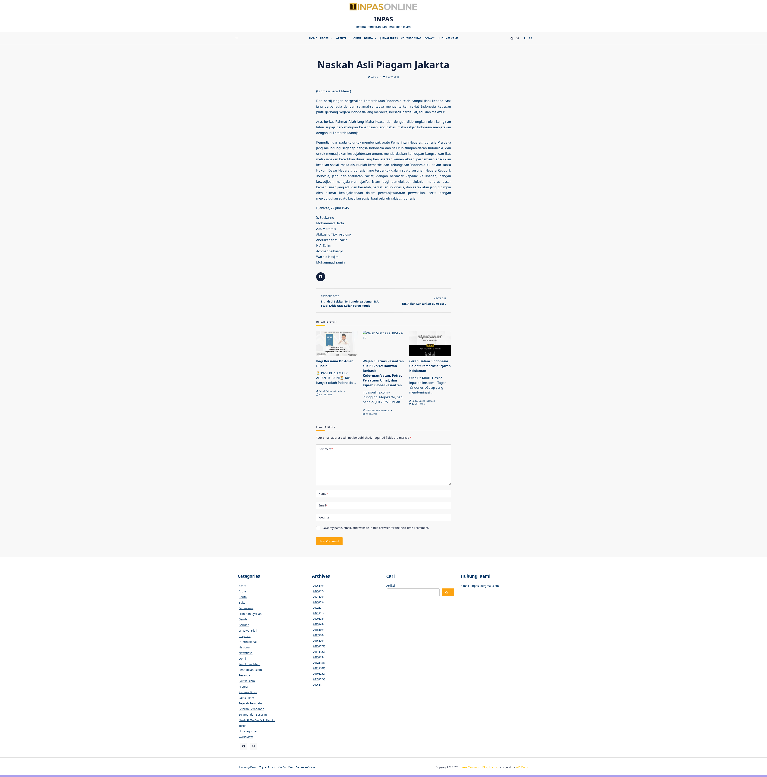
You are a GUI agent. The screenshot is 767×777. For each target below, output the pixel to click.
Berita (368, 38)
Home (313, 38)
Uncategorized (248, 731)
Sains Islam (246, 698)
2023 (316, 602)
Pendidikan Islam (250, 670)
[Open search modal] (530, 38)
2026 (316, 585)
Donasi (429, 38)
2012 (316, 662)
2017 (316, 635)
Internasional (248, 642)
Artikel (341, 38)
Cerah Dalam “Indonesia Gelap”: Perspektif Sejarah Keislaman (430, 366)
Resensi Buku (248, 692)
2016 (316, 640)
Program (244, 686)
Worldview (246, 737)
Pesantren (245, 675)
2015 (316, 646)
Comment (326, 449)
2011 (316, 668)
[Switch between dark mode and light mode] (525, 38)
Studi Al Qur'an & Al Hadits (257, 720)
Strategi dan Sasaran (253, 714)
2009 (316, 679)
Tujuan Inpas (267, 767)
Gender (244, 619)
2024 (316, 596)
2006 (316, 684)
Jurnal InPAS (389, 38)
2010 (316, 673)
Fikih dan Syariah (250, 614)
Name (323, 493)
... (355, 383)
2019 (316, 624)
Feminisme (246, 608)
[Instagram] (517, 38)
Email (323, 505)
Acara (242, 586)
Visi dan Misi (285, 767)
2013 (316, 657)
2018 (316, 629)
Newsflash (245, 653)
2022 (316, 607)
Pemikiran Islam (249, 664)
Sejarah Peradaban (251, 703)
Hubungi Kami (448, 38)
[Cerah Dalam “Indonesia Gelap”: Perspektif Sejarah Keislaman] (430, 343)
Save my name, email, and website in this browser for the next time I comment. (376, 528)
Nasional (244, 647)
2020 (316, 618)
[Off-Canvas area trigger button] (236, 38)
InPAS (383, 19)
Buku (242, 602)
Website (324, 517)
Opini (357, 38)
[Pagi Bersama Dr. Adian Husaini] (337, 343)
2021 (316, 613)
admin (374, 77)
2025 (316, 591)
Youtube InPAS (411, 38)
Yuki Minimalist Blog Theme (480, 767)
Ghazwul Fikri (248, 630)
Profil (324, 38)
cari (448, 592)
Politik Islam (247, 681)
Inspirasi (244, 636)
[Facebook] (512, 38)
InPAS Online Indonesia (330, 391)
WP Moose (522, 767)
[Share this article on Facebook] (320, 276)
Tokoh (242, 726)
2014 (316, 651)
